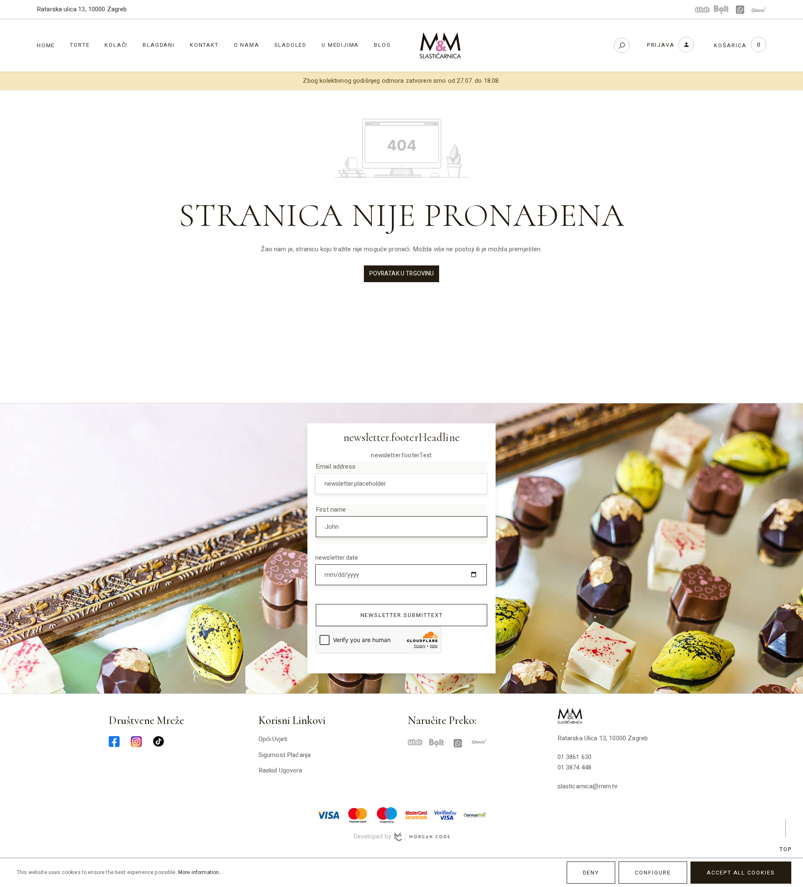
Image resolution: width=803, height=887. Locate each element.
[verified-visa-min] (445, 814)
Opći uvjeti (273, 739)
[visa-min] (328, 814)
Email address (335, 466)
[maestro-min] (386, 814)
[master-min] (357, 814)
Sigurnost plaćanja (284, 755)
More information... (200, 872)
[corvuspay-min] (474, 814)
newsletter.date (336, 557)
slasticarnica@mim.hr (587, 786)
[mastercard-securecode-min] (416, 814)
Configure (653, 873)
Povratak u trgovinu (401, 273)
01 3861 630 (574, 757)
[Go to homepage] (440, 45)
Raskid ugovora (280, 770)
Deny (591, 873)
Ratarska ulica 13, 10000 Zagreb (82, 9)
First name (331, 509)
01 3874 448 (574, 767)
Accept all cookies (741, 873)
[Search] (621, 45)
